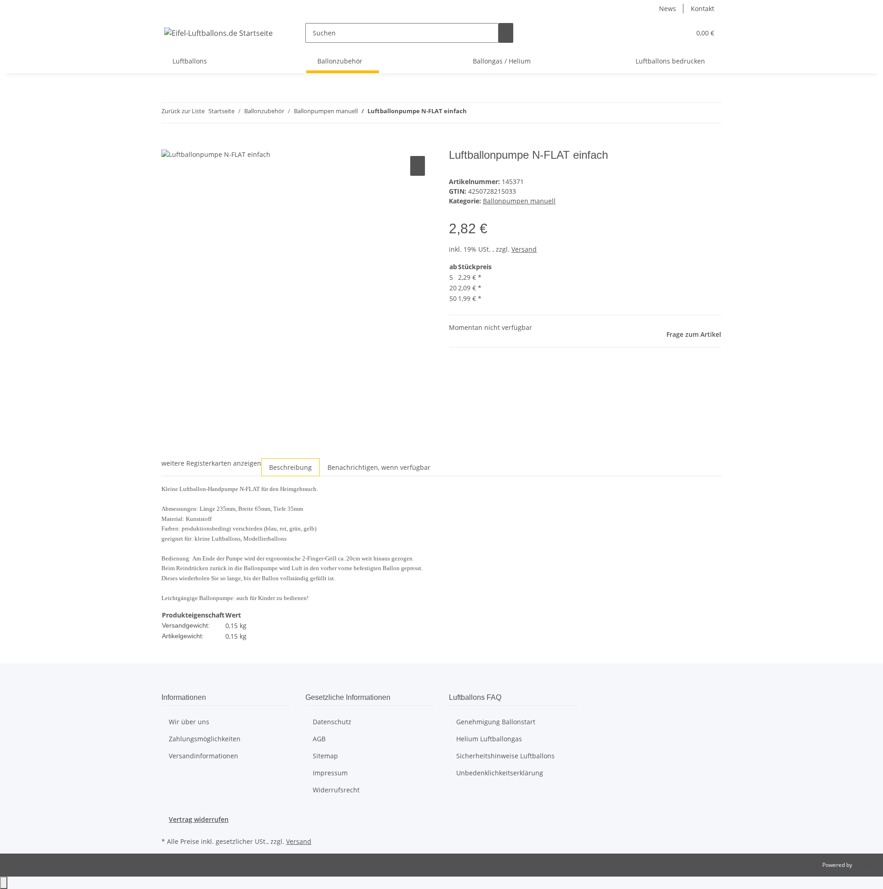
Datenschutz (332, 721)
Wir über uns (189, 721)
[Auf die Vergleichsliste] (417, 166)
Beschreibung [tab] (290, 467)
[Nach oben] (3, 883)
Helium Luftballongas (489, 738)
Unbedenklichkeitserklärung (499, 772)
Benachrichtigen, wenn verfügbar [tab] (378, 467)
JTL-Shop (865, 865)
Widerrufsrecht (336, 789)
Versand (524, 249)
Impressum (330, 772)
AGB (319, 738)
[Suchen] (506, 33)
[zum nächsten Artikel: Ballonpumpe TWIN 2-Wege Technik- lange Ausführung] (474, 113)
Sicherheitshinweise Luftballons (505, 755)
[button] (679, 33)
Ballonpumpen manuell (519, 200)
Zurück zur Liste (183, 111)
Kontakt (702, 8)
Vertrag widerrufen (199, 819)
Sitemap (325, 755)
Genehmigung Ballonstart (495, 721)
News (667, 8)
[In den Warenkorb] (168, 144)
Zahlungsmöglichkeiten (205, 738)
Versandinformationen (203, 755)
